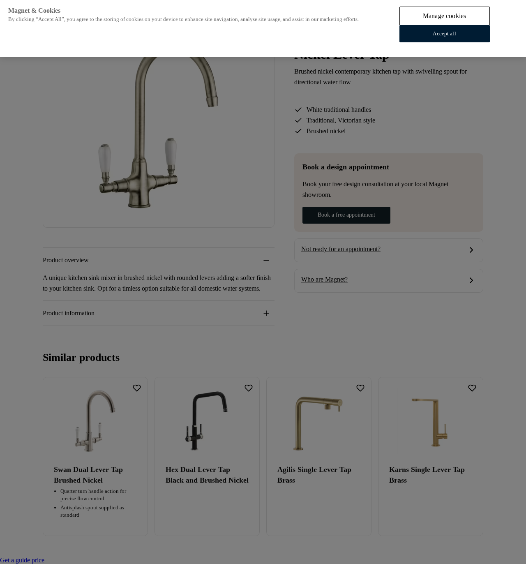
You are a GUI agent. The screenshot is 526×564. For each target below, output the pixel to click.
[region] (263, 28)
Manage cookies (444, 15)
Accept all (444, 33)
